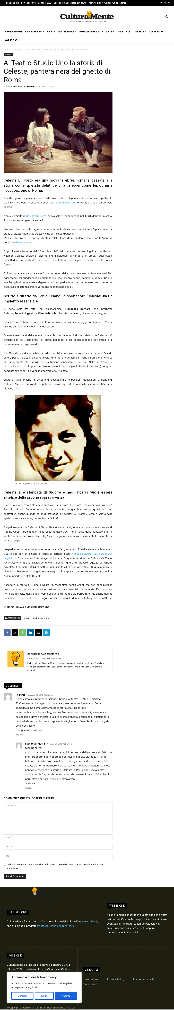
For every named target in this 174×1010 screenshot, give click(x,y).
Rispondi (19, 734)
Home (7, 49)
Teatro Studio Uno (65, 202)
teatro (26, 618)
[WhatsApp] (22, 632)
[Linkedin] (30, 632)
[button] (166, 16)
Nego (44, 995)
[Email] (38, 632)
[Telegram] (46, 632)
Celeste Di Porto (36, 216)
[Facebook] (7, 632)
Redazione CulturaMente (24, 86)
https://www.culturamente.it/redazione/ (44, 658)
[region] (44, 987)
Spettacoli (17, 49)
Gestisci (22, 995)
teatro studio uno (41, 618)
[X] (15, 632)
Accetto (66, 995)
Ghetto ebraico (24, 242)
